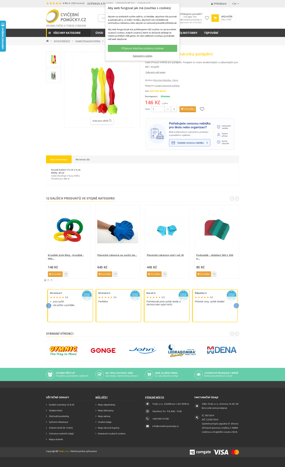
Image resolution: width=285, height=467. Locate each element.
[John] (143, 351)
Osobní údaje (104, 421)
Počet (147, 109)
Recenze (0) (83, 159)
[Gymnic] (63, 351)
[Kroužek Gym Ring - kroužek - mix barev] (68, 229)
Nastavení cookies (142, 55)
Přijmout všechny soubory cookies (142, 48)
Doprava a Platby (100, 3)
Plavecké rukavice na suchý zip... (117, 255)
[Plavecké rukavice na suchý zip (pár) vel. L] (117, 229)
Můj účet (101, 397)
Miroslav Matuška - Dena (165, 80)
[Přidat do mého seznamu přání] (202, 109)
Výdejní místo (55, 410)
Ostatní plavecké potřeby (167, 85)
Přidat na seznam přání (65, 274)
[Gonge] (103, 351)
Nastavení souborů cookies (112, 433)
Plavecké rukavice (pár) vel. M (165, 255)
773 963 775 (189, 17)
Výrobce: (149, 80)
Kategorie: (149, 85)
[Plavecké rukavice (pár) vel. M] (167, 229)
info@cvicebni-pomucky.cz (189, 20)
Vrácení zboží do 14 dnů (60, 427)
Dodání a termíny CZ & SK (61, 404)
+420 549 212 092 (160, 418)
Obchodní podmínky (58, 416)
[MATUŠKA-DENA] (222, 350)
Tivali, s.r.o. (63, 451)
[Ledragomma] (182, 351)
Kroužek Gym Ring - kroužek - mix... (66, 256)
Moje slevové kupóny (108, 427)
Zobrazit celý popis (147, 72)
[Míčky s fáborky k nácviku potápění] (53, 59)
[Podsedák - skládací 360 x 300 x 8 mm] (216, 229)
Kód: (147, 91)
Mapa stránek (55, 439)
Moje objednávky (106, 404)
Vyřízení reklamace (58, 421)
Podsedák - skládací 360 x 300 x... (214, 256)
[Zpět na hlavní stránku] (47, 41)
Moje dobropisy (106, 410)
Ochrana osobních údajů (61, 433)
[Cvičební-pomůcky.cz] (66, 18)
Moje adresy (104, 416)
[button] (68, 33)
